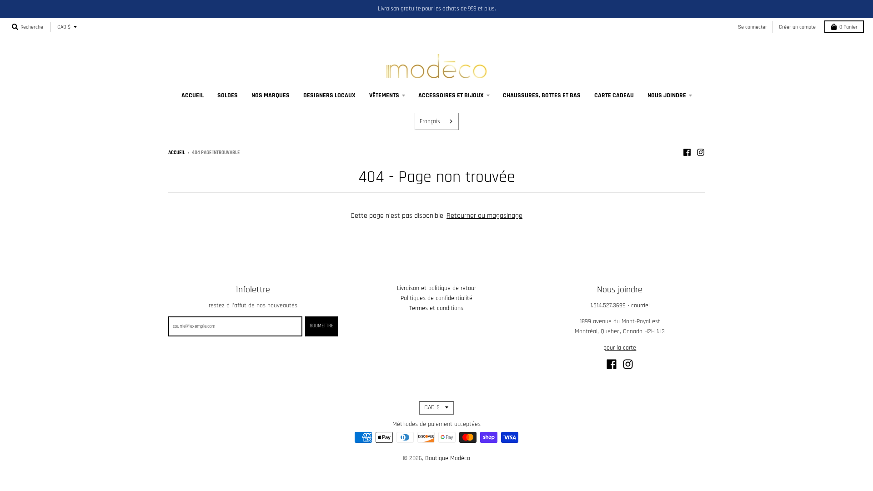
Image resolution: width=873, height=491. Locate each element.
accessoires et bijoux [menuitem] (451, 95)
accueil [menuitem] (192, 95)
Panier (848, 27)
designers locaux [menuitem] (329, 95)
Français (430, 121)
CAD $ (63, 27)
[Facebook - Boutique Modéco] (687, 152)
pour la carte (619, 348)
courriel (640, 305)
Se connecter (752, 27)
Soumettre (321, 326)
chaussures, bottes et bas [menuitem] (542, 95)
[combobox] (437, 121)
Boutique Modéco (447, 458)
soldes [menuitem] (227, 95)
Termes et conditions (436, 308)
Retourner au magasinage (484, 215)
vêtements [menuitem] (384, 95)
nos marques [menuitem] (270, 95)
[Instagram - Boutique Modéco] (701, 152)
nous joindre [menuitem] (666, 95)
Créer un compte (797, 27)
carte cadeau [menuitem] (614, 95)
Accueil (176, 153)
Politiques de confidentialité (436, 298)
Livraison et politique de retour (436, 288)
